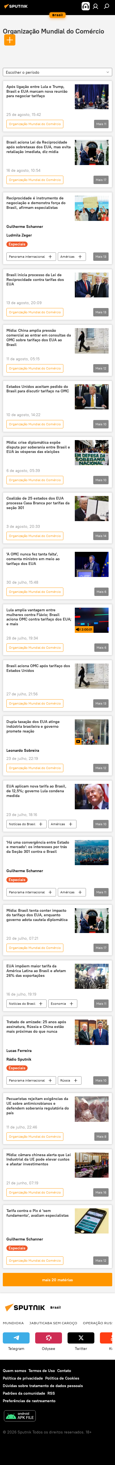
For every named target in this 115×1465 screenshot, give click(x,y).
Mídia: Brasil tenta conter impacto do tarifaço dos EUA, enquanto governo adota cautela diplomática (37, 915)
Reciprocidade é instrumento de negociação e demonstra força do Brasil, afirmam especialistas (36, 203)
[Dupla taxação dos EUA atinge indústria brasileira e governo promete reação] (92, 732)
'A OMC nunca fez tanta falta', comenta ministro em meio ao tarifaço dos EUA (33, 559)
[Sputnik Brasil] (17, 8)
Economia (58, 1003)
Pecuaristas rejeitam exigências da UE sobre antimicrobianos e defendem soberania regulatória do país (37, 1105)
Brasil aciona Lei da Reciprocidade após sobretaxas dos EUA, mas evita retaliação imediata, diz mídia (38, 147)
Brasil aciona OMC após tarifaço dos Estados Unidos (38, 668)
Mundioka (13, 1322)
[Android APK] (20, 1416)
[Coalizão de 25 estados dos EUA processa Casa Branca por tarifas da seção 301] (92, 508)
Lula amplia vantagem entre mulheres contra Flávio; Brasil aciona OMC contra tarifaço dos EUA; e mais (38, 617)
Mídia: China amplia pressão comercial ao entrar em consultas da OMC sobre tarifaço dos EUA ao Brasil (38, 337)
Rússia (65, 1080)
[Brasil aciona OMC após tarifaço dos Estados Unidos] (92, 676)
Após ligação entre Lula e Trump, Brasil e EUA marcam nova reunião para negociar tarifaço (37, 91)
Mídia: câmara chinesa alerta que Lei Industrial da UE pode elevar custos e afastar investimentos (38, 1160)
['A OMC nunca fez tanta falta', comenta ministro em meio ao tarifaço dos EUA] (92, 564)
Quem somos (14, 1370)
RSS (51, 1393)
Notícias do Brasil (22, 824)
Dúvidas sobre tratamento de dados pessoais (43, 1385)
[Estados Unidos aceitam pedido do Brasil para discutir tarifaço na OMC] (92, 396)
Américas (67, 256)
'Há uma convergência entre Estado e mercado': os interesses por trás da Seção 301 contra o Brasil (37, 847)
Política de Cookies (62, 1378)
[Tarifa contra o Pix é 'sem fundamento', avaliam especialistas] (92, 1220)
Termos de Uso (41, 1370)
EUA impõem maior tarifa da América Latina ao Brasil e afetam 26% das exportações (36, 971)
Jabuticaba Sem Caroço (53, 1322)
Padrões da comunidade (24, 1393)
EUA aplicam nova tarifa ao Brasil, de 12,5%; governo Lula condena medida (36, 791)
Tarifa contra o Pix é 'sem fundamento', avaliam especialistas (37, 1213)
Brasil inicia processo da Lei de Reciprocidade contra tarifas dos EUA (35, 280)
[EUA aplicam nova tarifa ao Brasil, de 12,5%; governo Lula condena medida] (92, 796)
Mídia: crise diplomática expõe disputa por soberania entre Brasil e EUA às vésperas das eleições (38, 447)
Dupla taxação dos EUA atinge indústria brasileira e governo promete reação (33, 726)
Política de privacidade (23, 1378)
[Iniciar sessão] (95, 6)
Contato (64, 1370)
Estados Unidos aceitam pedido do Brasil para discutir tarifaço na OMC (37, 389)
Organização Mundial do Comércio (53, 31)
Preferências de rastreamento (29, 1400)
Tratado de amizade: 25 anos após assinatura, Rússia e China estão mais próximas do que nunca (36, 1027)
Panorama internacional (27, 256)
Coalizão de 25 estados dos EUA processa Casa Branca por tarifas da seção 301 (38, 503)
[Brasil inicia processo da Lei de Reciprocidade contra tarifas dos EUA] (92, 285)
